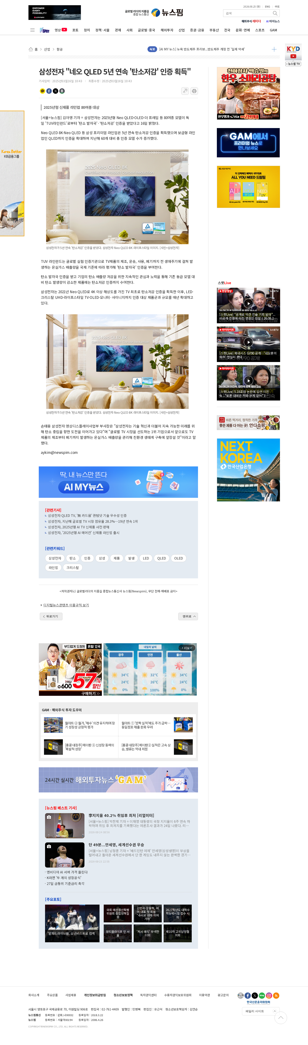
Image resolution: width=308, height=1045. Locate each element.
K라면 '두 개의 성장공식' (64, 877)
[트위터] (255, 995)
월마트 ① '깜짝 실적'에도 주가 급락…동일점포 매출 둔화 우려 (146, 725)
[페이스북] (248, 995)
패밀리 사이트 (255, 1011)
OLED (178, 558)
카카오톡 (42, 91)
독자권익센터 (148, 995)
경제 (118, 29)
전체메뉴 (32, 30)
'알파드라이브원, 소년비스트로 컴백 (71, 933)
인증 (87, 558)
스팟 (224, 282)
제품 (117, 558)
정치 (87, 29)
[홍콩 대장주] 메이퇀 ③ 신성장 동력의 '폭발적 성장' (89, 747)
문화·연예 (243, 29)
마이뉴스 (273, 21)
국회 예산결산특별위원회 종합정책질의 (117, 913)
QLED (161, 558)
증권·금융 (197, 29)
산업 (182, 29)
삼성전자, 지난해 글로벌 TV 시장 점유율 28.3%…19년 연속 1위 (93, 521)
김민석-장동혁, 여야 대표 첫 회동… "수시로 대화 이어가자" (148, 913)
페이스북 (49, 91)
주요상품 (52, 995)
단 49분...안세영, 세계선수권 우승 (116, 844)
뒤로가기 (52, 616)
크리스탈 (72, 567)
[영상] (248, 304)
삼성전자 (55, 558)
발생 (131, 558)
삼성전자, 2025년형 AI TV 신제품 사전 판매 (78, 527)
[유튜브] (240, 995)
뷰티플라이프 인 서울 (117, 933)
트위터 (55, 91)
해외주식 (251, 21)
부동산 (214, 29)
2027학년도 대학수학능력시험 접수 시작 (178, 913)
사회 (129, 29)
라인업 (53, 567)
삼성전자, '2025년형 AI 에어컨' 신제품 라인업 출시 (83, 532)
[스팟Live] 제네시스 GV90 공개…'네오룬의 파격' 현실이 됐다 (248, 355)
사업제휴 (70, 995)
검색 (275, 13)
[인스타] (269, 995)
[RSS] (276, 995)
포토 (75, 29)
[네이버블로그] (262, 995)
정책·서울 (102, 29)
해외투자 (167, 29)
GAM (273, 29)
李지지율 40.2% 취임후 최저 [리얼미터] (121, 815)
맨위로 (187, 616)
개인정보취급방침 (95, 995)
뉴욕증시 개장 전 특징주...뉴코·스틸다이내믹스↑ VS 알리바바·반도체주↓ (208, 49)
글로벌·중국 (146, 29)
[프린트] (194, 91)
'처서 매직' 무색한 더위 (148, 933)
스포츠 (260, 29)
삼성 (102, 558)
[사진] (64, 825)
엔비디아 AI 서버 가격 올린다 (67, 872)
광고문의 (223, 995)
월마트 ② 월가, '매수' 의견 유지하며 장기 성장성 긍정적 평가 (90, 725)
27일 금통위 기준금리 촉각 (65, 883)
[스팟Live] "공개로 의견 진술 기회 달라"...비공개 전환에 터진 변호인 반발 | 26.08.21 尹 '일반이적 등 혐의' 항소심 (247, 316)
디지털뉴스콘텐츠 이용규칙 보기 (66, 604)
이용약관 (204, 995)
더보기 (274, 49)
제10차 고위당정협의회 (177, 933)
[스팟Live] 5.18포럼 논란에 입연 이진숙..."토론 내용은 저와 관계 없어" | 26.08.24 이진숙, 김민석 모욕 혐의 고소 (245, 393)
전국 (227, 29)
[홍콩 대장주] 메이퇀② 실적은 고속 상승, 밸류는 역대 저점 (146, 747)
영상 (58, 29)
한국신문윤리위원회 (258, 1002)
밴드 (62, 91)
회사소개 (33, 995)
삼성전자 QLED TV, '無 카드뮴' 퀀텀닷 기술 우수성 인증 (87, 515)
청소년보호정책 (123, 995)
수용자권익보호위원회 (178, 995)
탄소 (73, 558)
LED (146, 558)
